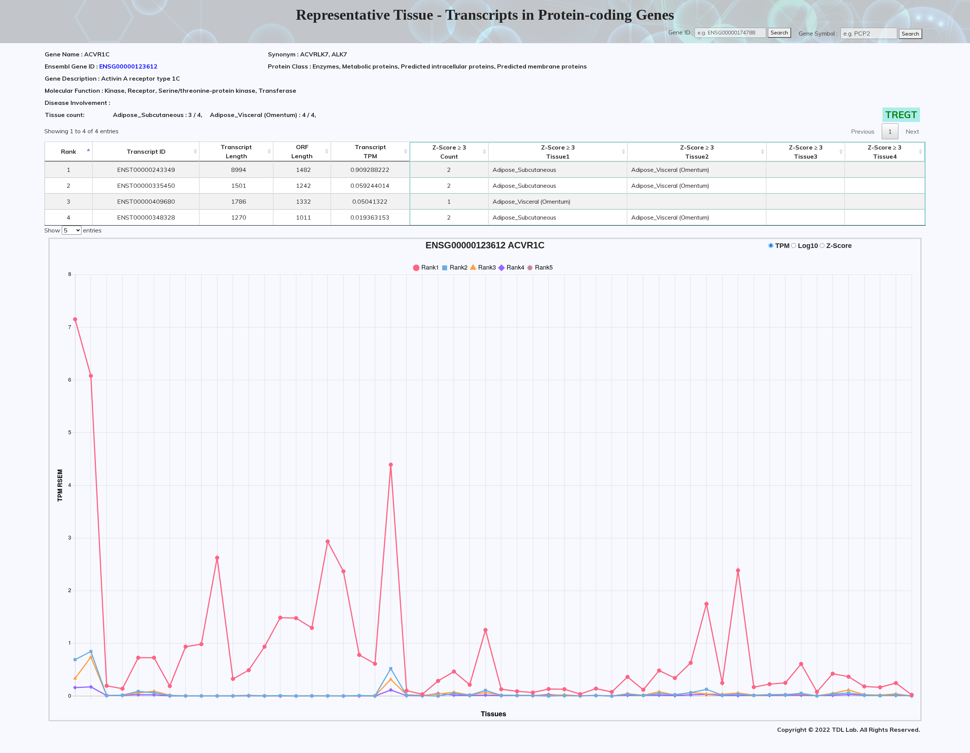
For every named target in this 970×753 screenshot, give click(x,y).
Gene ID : (680, 32)
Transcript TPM (370, 151)
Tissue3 (806, 151)
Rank (68, 151)
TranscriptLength (236, 151)
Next (912, 131)
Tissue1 (558, 151)
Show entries (73, 230)
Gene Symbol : (819, 33)
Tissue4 (885, 151)
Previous (863, 131)
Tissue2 (697, 151)
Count (449, 151)
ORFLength (302, 151)
